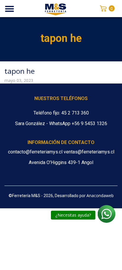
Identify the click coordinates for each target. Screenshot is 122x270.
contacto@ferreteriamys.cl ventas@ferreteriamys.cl (61, 152)
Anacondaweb (100, 195)
